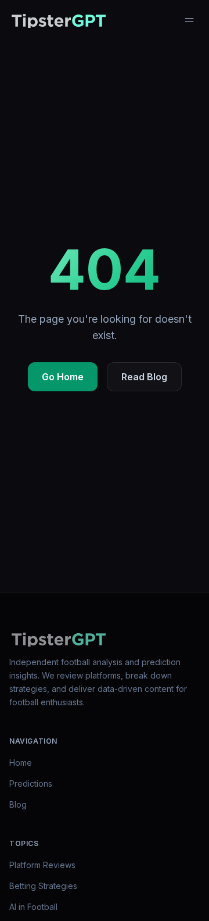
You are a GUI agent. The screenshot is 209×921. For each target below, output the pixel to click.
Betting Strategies (43, 886)
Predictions (30, 783)
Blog (18, 804)
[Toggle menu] (189, 19)
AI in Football (33, 907)
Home (20, 763)
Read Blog (144, 377)
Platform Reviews (42, 865)
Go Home (63, 377)
